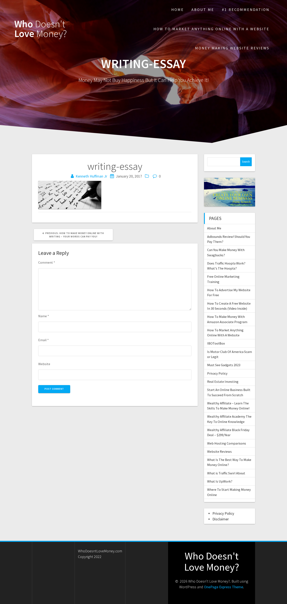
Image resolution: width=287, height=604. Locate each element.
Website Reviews (219, 451)
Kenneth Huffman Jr (91, 176)
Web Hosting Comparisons (226, 443)
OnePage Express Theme (223, 586)
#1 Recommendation (245, 9)
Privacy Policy (217, 373)
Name (43, 316)
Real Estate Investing (222, 381)
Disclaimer (220, 519)
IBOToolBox (216, 343)
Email (43, 340)
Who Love (40, 29)
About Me (202, 9)
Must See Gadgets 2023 (223, 365)
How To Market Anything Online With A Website (211, 28)
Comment (46, 262)
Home (177, 9)
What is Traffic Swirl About (226, 473)
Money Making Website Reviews (232, 48)
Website (44, 364)
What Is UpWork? (219, 481)
